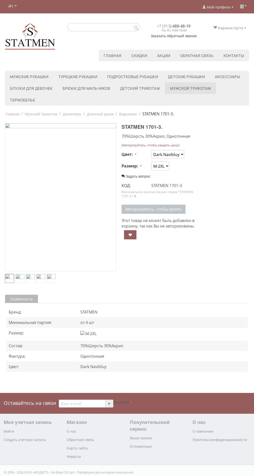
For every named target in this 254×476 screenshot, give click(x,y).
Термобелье (22, 99)
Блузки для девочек (31, 88)
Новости (74, 456)
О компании (202, 431)
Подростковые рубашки (132, 76)
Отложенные (141, 446)
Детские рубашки (186, 76)
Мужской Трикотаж (190, 88)
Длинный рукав (100, 114)
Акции (163, 55)
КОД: (126, 185)
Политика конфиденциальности (219, 439)
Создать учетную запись (25, 439)
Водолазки (128, 114)
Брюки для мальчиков (86, 88)
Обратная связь (197, 55)
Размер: (130, 166)
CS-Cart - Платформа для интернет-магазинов (98, 472)
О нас (71, 431)
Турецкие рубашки (77, 76)
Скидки (139, 55)
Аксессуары (227, 76)
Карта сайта (77, 448)
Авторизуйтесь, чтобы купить (153, 209)
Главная (112, 55)
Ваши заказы (141, 438)
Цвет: (128, 154)
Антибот (121, 402)
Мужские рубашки (29, 76)
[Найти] (136, 27)
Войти (9, 431)
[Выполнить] (109, 403)
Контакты (233, 55)
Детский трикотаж (140, 88)
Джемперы (72, 114)
